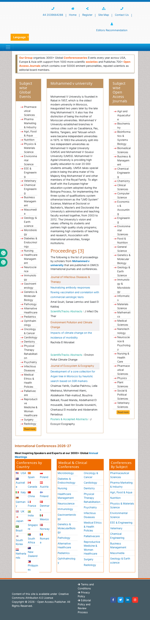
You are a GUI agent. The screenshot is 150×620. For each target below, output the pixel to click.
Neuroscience (30, 269)
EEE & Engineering (30, 172)
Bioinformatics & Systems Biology (123, 137)
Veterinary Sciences (123, 404)
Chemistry (123, 180)
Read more (29, 429)
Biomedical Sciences (124, 150)
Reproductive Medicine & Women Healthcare (30, 407)
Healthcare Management (30, 258)
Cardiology (30, 337)
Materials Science (122, 306)
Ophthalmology (30, 322)
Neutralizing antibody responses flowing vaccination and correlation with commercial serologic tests (74, 292)
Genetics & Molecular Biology (30, 295)
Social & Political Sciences (122, 394)
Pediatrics (30, 316)
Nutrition (29, 139)
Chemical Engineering (30, 189)
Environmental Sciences (123, 230)
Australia (20, 484)
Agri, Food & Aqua (30, 133)
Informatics (123, 297)
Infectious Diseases (30, 368)
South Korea (19, 542)
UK (22, 511)
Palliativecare (30, 392)
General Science (122, 248)
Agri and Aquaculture (123, 115)
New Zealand (33, 553)
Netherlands (21, 555)
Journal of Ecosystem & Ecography (72, 365)
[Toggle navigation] (8, 47)
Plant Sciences (122, 384)
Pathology (30, 304)
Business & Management (124, 160)
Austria (44, 486)
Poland (44, 477)
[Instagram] (135, 600)
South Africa (31, 540)
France (32, 505)
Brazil (19, 530)
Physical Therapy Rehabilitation (30, 351)
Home (72, 14)
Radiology (30, 423)
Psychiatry (30, 362)
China (31, 496)
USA (23, 473)
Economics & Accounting (123, 207)
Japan (19, 520)
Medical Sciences (122, 322)
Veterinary (30, 180)
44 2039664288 (53, 14)
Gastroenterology (30, 285)
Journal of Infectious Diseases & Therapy (70, 279)
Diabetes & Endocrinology (30, 242)
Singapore (33, 527)
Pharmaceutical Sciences (30, 110)
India (31, 515)
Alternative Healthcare (30, 310)
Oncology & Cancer (30, 331)
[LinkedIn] (128, 600)
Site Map (103, 14)
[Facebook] (113, 600)
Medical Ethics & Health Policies (29, 380)
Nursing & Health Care (123, 357)
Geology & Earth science (30, 221)
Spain (31, 477)
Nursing (28, 250)
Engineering (123, 220)
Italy (23, 492)
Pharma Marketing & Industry (30, 123)
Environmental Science (30, 160)
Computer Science (123, 195)
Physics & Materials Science (30, 147)
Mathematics (123, 314)
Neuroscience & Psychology (123, 343)
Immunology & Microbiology (123, 285)
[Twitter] (120, 600)
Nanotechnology (123, 330)
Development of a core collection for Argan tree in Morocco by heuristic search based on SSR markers (72, 376)
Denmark (44, 507)
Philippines (33, 567)
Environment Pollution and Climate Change (71, 325)
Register (87, 14)
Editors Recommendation (111, 30)
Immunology (30, 277)
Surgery (28, 419)
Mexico (44, 519)
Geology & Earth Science (123, 271)
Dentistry (29, 341)
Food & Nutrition (122, 240)
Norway (45, 528)
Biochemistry (123, 125)
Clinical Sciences (122, 187)
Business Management (30, 201)
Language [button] (20, 37)
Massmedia (30, 211)
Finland (44, 496)
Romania (44, 540)
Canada (32, 486)
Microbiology (30, 232)
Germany (20, 503)
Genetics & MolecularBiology (67, 528)
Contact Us (122, 14)
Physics (122, 378)
